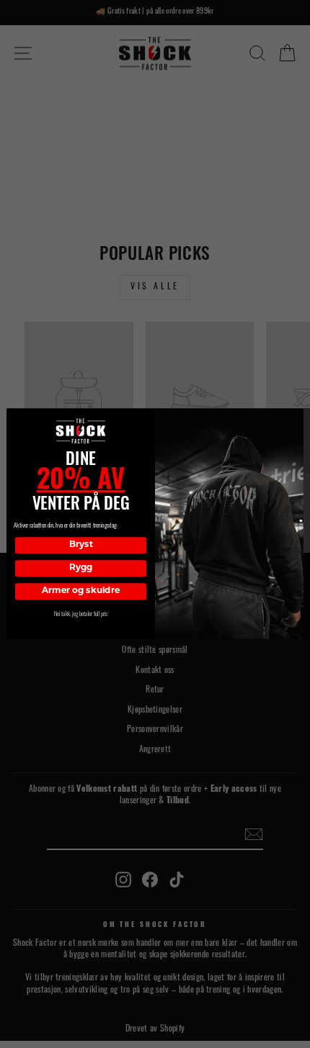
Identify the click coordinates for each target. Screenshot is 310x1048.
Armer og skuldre (81, 591)
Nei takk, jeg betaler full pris (80, 615)
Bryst (81, 545)
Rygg (80, 568)
